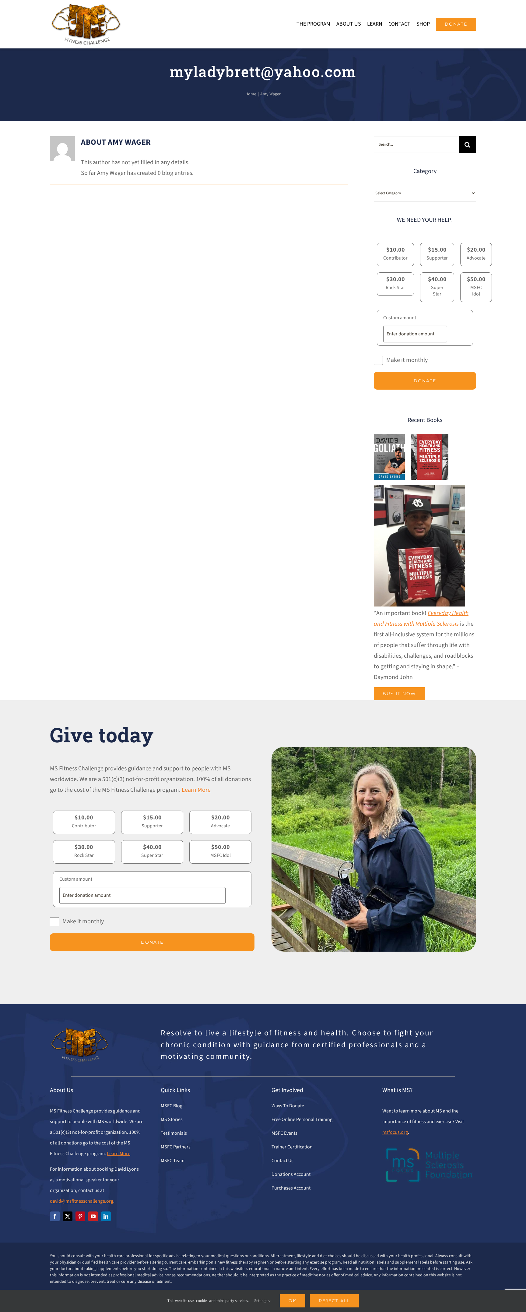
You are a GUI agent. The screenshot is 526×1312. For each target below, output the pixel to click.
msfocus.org (395, 1132)
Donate (425, 381)
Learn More (196, 790)
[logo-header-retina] (85, 6)
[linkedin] (106, 1216)
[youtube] (93, 1216)
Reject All (334, 1300)
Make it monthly (407, 360)
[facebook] (55, 1216)
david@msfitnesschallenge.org (81, 1201)
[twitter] (67, 1216)
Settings (261, 1300)
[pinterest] (80, 1216)
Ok (292, 1300)
